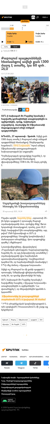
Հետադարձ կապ (8, 394)
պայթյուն (34, 320)
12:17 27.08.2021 (7, 73)
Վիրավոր (5, 324)
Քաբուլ (13, 320)
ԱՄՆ (23, 324)
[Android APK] (8, 400)
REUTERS (6, 105)
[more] (46, 211)
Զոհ (41, 320)
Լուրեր (10, 36)
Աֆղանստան (23, 320)
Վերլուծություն (36, 357)
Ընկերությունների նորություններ (14, 384)
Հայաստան (13, 357)
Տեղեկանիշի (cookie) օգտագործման (16, 390)
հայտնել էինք (24, 217)
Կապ (3, 381)
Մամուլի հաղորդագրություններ (19, 381)
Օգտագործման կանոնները (28, 377)
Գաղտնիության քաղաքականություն (16, 387)
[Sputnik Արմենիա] (7, 18)
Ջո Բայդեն (15, 324)
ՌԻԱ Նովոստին (22, 145)
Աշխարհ (5, 320)
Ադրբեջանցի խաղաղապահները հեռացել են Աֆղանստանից (24, 205)
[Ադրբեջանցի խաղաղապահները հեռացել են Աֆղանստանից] (25, 184)
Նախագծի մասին (8, 377)
